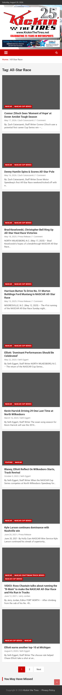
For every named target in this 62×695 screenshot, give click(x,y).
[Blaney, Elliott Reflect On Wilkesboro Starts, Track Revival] (31, 448)
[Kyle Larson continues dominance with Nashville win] (31, 506)
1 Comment (40, 120)
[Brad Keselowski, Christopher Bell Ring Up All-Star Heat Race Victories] (31, 208)
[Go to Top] (57, 682)
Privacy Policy (48, 690)
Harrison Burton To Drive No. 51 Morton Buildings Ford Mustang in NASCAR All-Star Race (29, 294)
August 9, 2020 (11, 651)
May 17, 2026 (10, 120)
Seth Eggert (23, 360)
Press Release (24, 236)
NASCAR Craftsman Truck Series (29, 575)
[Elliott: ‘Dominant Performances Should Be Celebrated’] (31, 331)
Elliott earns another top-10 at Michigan (27, 647)
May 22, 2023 (10, 360)
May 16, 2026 (10, 175)
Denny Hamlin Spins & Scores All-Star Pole (29, 171)
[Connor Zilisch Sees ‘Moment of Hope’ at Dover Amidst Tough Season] (31, 92)
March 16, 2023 (11, 418)
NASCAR (8, 106)
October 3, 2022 (11, 476)
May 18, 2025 (10, 236)
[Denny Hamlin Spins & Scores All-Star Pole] (31, 150)
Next (39, 669)
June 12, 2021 (10, 596)
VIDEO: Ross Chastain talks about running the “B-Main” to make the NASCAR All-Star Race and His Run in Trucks (30, 589)
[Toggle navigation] (6, 52)
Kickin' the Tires (31, 690)
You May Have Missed (18, 679)
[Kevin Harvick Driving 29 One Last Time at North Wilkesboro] (31, 390)
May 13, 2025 (10, 301)
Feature (9, 462)
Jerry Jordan (24, 596)
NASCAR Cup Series (22, 106)
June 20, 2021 (10, 534)
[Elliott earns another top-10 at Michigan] (31, 626)
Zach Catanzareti (26, 120)
